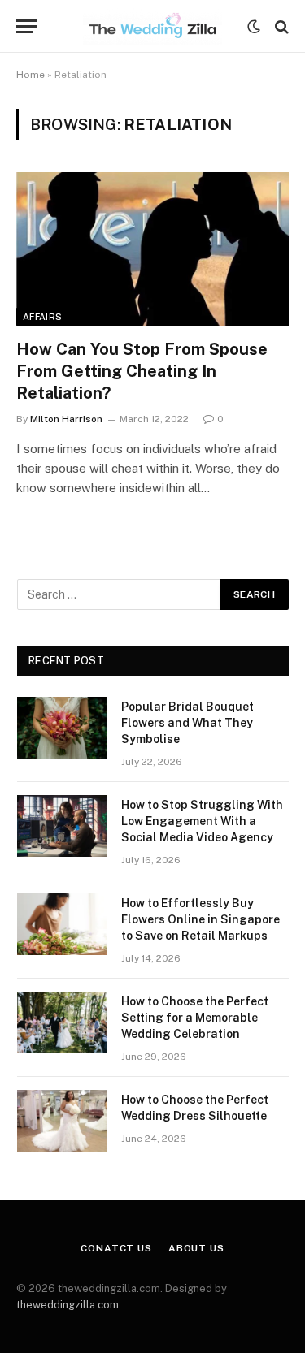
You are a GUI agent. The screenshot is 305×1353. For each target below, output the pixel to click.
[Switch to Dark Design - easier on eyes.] (253, 26)
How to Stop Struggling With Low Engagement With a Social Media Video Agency (202, 821)
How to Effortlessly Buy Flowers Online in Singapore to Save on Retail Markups (200, 919)
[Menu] (26, 26)
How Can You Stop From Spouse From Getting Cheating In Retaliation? (142, 371)
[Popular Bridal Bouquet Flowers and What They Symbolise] (62, 728)
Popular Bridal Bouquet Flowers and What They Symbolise (187, 723)
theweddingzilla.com (67, 1305)
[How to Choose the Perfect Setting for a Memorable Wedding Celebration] (62, 1022)
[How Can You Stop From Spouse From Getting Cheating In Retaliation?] (152, 248)
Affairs (42, 317)
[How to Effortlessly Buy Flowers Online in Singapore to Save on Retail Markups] (62, 924)
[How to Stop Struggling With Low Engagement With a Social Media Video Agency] (62, 826)
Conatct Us (116, 1248)
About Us (196, 1248)
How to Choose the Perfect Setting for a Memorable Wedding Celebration (194, 1017)
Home (30, 74)
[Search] (280, 26)
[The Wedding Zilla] (153, 26)
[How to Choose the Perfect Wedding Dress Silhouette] (62, 1121)
